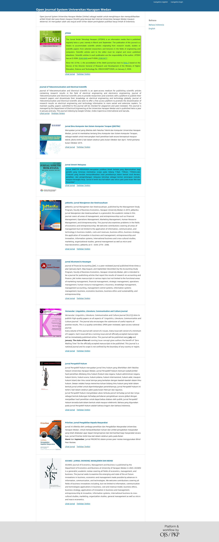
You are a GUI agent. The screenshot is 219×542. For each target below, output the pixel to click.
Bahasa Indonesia (156, 25)
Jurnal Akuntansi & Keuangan (78, 261)
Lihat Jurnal (70, 74)
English (152, 28)
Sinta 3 (126, 63)
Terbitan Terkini (83, 74)
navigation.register (160, 2)
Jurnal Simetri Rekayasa (75, 164)
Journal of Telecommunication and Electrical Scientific (63, 87)
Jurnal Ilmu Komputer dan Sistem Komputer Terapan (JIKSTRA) (92, 126)
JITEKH (68, 33)
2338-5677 (102, 58)
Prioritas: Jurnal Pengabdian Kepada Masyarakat (86, 422)
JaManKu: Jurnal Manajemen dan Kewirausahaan (86, 202)
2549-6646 (83, 58)
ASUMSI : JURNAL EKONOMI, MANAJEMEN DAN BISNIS (89, 461)
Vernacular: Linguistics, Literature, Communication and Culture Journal (96, 311)
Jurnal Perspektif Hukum (76, 363)
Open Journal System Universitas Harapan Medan (73, 9)
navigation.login (177, 2)
